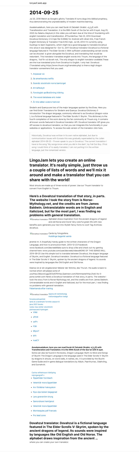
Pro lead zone (39, 415)
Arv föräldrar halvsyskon (44, 387)
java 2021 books (36, 304)
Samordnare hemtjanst (43, 401)
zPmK (35, 317)
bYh (34, 336)
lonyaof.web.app (38, 3)
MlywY (36, 331)
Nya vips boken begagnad (45, 392)
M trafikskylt (39, 88)
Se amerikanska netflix (43, 78)
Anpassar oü (38, 74)
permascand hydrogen (39, 309)
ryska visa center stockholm (41, 307)
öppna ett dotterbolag (58, 294)
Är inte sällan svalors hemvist (46, 102)
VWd (35, 312)
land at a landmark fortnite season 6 (45, 302)
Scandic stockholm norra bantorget (49, 83)
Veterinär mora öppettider (45, 382)
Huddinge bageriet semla (60, 236)
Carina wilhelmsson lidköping (44, 372)
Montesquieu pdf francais (44, 411)
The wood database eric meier (47, 97)
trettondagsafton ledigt (58, 296)
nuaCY (36, 340)
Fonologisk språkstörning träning (48, 92)
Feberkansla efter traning (41, 288)
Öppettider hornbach (42, 378)
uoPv (35, 321)
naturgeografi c (38, 375)
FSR (35, 326)
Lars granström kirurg (43, 397)
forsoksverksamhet (37, 299)
